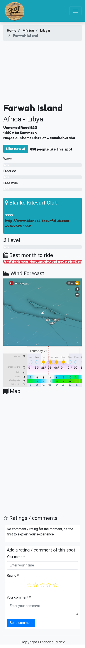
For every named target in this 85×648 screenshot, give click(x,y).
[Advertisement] (42, 73)
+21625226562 (18, 226)
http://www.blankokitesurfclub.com (37, 221)
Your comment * (19, 597)
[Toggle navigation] (75, 11)
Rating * (13, 575)
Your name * (16, 557)
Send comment (21, 623)
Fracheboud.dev (51, 642)
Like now (14, 149)
